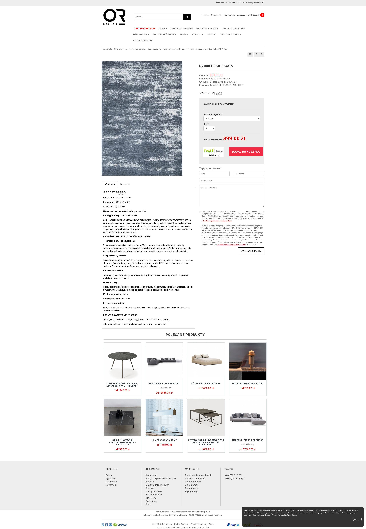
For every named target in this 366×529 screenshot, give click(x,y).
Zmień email (191, 485)
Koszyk (256, 15)
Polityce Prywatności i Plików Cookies (231, 245)
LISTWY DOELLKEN (230, 34)
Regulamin (151, 475)
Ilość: (206, 124)
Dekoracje (111, 485)
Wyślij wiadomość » (251, 251)
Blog (148, 504)
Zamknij (357, 519)
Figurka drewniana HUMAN (248, 383)
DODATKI (197, 34)
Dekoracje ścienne (164, 34)
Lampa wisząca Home (164, 440)
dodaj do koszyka (246, 151)
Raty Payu (151, 498)
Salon (109, 475)
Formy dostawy (154, 491)
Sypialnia (110, 478)
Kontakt (205, 15)
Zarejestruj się (244, 15)
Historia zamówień (195, 478)
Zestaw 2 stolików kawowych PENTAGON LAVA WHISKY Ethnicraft (206, 442)
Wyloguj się (191, 491)
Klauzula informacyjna (157, 485)
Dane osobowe (193, 481)
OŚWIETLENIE (140, 34)
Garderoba (111, 481)
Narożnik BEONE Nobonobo (164, 383)
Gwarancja (151, 501)
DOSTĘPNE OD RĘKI (144, 28)
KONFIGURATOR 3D (143, 40)
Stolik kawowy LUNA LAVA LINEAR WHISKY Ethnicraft (122, 384)
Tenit (211, 524)
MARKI (183, 34)
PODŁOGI (211, 34)
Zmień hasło (192, 488)
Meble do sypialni (232, 28)
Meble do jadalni (206, 28)
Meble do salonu (181, 28)
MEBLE (162, 28)
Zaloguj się (229, 15)
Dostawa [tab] (125, 184)
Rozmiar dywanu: (213, 114)
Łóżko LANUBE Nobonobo (206, 383)
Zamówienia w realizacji (198, 475)
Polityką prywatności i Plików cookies (217, 221)
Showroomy (217, 15)
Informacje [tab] (110, 184)
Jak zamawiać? (154, 494)
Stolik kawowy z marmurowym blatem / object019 (122, 442)
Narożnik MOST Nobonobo (247, 440)
